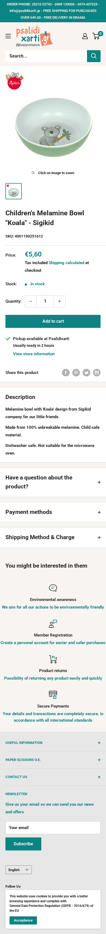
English (14, 870)
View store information (34, 353)
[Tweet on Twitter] (86, 372)
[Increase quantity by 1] (59, 301)
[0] (96, 36)
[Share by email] (97, 372)
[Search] (94, 56)
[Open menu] (8, 36)
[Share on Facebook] (66, 372)
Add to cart (53, 321)
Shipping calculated (66, 262)
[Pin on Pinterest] (76, 372)
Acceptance (23, 920)
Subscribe (23, 843)
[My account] (85, 36)
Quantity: (13, 301)
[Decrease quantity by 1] (30, 301)
